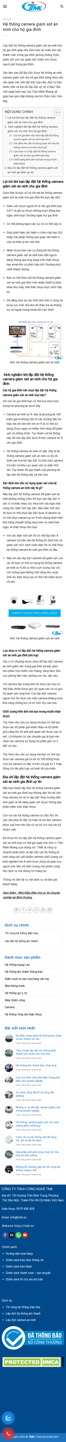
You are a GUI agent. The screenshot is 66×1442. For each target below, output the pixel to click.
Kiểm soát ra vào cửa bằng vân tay (27, 979)
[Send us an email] (12, 1235)
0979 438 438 (25, 1208)
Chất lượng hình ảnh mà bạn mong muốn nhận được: (35, 161)
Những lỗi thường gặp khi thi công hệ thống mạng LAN (38, 1168)
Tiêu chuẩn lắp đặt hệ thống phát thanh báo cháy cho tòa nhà (36, 1052)
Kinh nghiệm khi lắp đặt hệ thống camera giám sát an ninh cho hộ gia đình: (33, 129)
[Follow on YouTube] (25, 1235)
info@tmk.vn (18, 1217)
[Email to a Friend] (36, 910)
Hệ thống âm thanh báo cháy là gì (36, 1065)
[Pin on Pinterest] (43, 910)
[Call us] (18, 1235)
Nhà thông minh (15, 986)
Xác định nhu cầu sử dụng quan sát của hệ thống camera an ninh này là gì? (36, 145)
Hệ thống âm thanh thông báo (24, 971)
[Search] (61, 6)
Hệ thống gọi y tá (16, 993)
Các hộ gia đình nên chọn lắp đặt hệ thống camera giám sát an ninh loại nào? (36, 137)
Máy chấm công (15, 1000)
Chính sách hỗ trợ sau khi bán (24, 1279)
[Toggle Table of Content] (55, 112)
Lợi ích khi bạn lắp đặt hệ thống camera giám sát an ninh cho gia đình (31, 120)
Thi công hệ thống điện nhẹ (21, 933)
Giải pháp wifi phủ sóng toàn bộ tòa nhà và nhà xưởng (37, 1153)
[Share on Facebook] (23, 910)
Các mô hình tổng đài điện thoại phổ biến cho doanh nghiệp (38, 1079)
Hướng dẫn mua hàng (19, 1253)
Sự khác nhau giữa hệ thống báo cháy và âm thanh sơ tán (38, 1037)
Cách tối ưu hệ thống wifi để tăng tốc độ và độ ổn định (36, 1138)
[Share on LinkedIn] (50, 910)
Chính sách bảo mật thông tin (25, 1260)
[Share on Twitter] (30, 910)
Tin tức (7, 19)
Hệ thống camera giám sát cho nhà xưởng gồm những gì (37, 1124)
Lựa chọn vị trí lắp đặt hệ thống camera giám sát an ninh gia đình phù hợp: (35, 153)
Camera (9, 1007)
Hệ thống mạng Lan (17, 964)
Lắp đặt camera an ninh (21, 1320)
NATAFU (54, 1436)
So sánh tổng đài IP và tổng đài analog (35, 1094)
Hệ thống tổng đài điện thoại (23, 1014)
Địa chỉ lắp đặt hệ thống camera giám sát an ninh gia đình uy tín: (33, 170)
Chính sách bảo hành (19, 1266)
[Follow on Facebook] (5, 1235)
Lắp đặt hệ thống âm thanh (21, 941)
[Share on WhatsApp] (16, 910)
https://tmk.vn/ (24, 1226)
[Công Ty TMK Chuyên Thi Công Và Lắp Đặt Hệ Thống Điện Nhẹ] (34, 6)
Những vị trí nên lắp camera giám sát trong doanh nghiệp (38, 1109)
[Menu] (5, 6)
